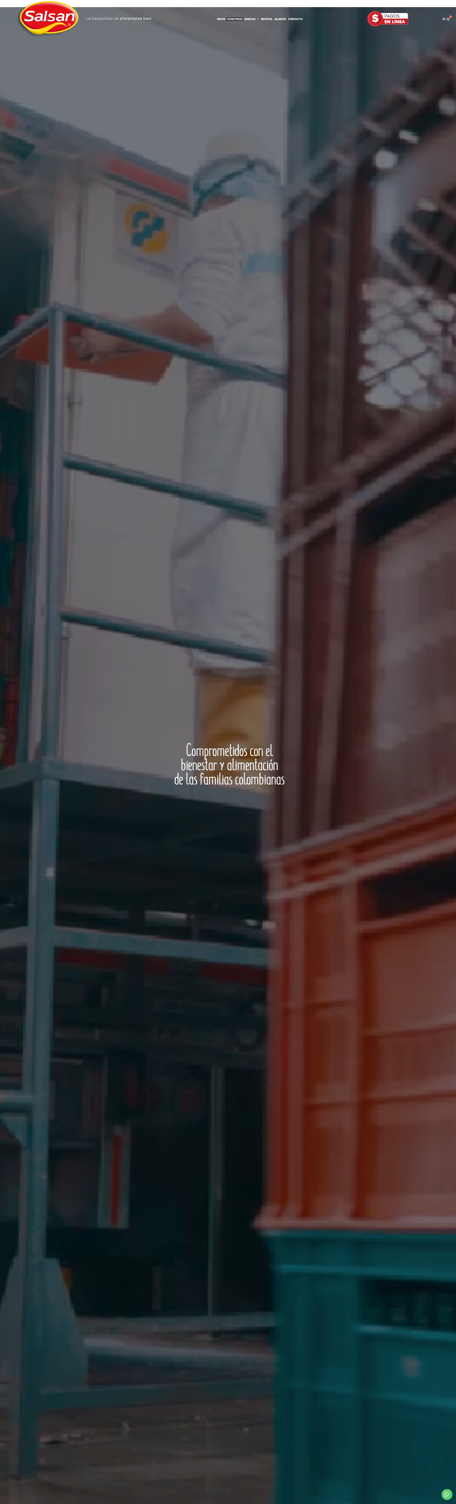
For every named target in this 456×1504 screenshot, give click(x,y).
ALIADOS (280, 19)
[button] (447, 1494)
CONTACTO (295, 19)
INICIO (221, 19)
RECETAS (266, 19)
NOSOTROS (234, 19)
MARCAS (250, 19)
